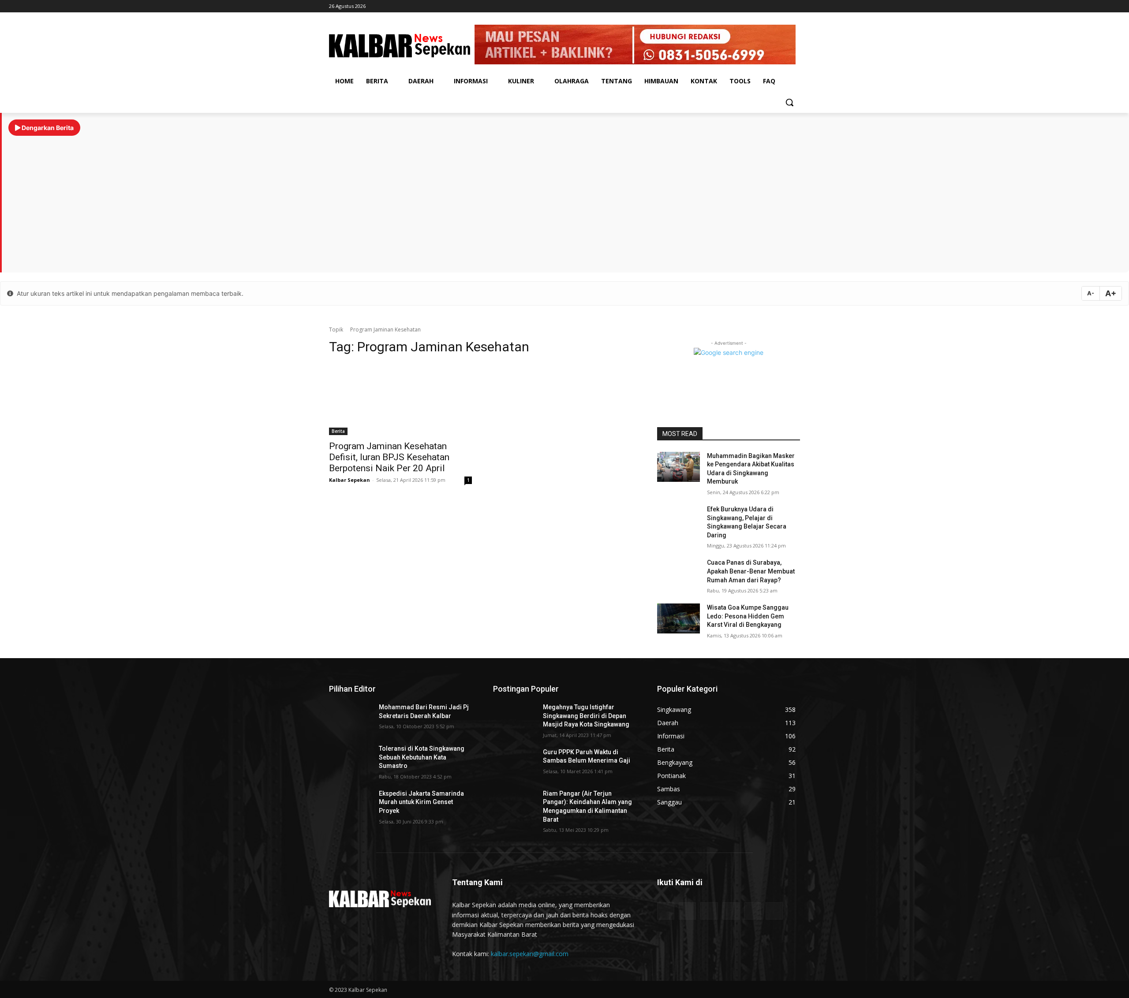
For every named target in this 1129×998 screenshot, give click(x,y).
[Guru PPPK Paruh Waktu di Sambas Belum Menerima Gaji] (514, 763)
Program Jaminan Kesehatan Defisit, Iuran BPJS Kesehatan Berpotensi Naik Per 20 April (389, 457)
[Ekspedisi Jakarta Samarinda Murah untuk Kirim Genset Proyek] (350, 804)
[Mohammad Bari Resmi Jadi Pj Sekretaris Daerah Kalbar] (350, 718)
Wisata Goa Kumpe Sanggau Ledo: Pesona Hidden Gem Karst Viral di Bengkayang (748, 616)
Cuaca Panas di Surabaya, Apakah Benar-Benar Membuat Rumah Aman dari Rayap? (751, 571)
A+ (1110, 293)
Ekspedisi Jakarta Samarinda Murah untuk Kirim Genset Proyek (421, 802)
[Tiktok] (746, 6)
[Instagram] (771, 6)
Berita (338, 431)
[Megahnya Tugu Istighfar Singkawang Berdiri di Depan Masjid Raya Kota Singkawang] (514, 718)
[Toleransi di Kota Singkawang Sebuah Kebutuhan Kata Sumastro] (350, 760)
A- (1090, 293)
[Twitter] (795, 6)
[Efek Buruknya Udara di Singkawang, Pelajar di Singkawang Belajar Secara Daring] (678, 520)
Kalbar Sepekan (349, 480)
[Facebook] (758, 6)
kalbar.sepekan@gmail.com (529, 954)
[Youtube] (783, 6)
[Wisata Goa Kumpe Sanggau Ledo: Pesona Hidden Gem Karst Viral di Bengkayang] (678, 618)
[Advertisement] (565, 199)
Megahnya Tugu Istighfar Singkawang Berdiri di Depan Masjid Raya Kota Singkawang (586, 716)
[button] (789, 102)
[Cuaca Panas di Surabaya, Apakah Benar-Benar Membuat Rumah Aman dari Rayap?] (678, 573)
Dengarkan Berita (47, 127)
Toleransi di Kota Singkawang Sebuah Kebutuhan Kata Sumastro (421, 757)
